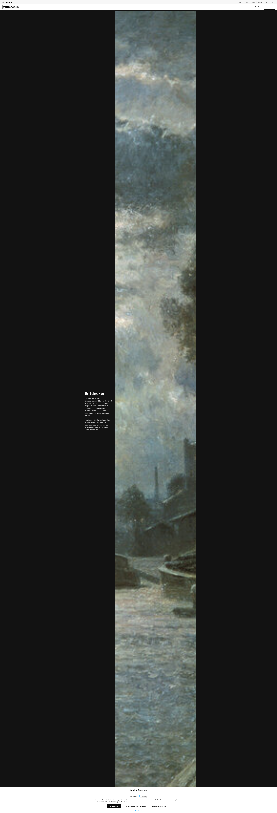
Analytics (144, 796)
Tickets (253, 2)
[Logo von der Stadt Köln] (7, 2)
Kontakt (260, 2)
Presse (246, 2)
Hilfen (240, 3)
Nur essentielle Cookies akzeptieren (135, 806)
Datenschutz (138, 810)
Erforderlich (135, 796)
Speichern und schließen (159, 806)
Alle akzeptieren (113, 806)
